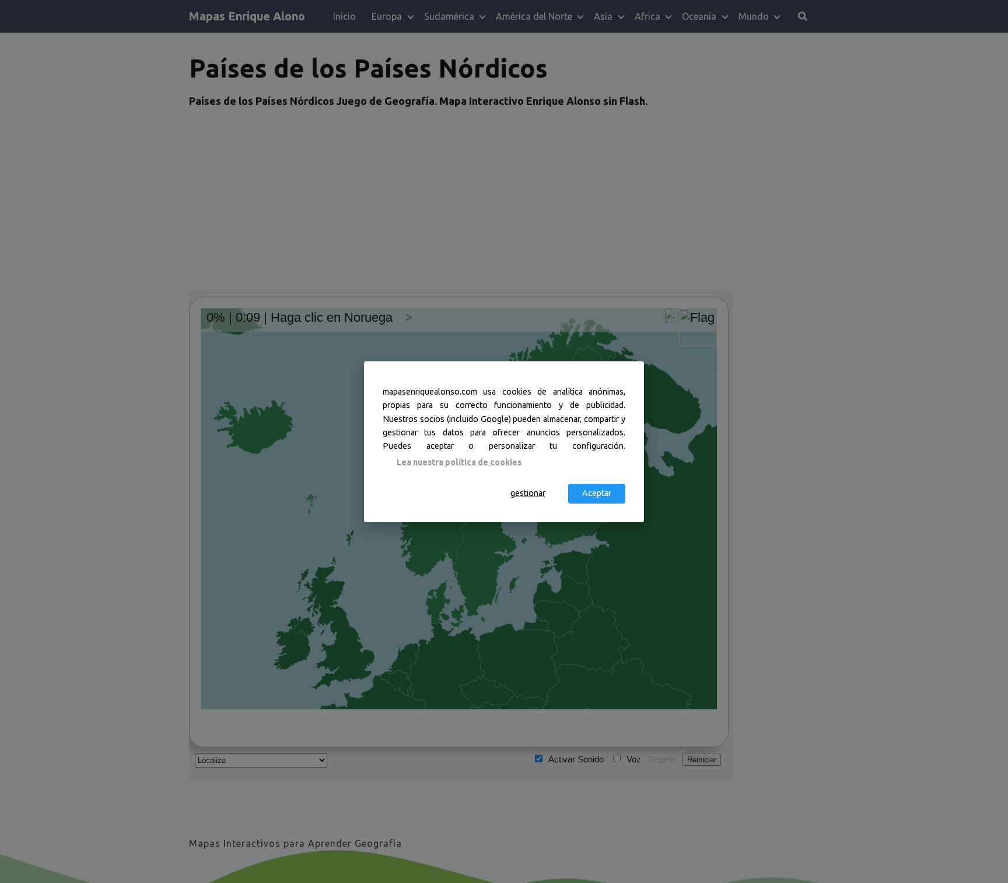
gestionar (527, 493)
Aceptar (596, 493)
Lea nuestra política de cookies (459, 462)
